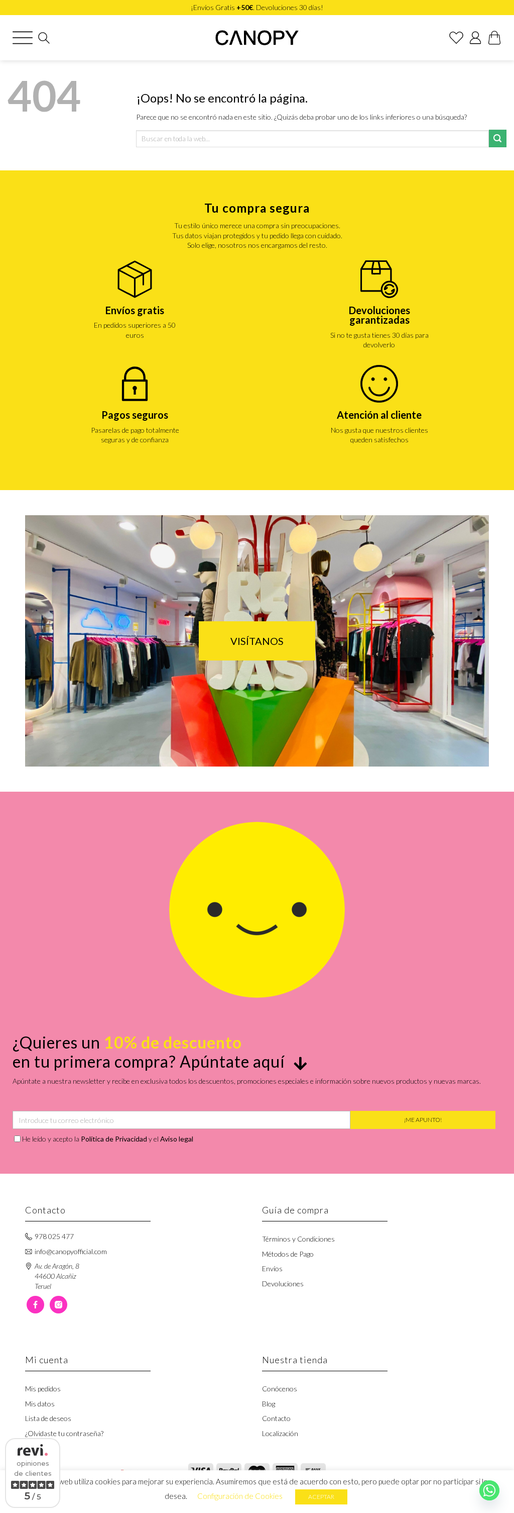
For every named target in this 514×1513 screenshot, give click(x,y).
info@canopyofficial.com (71, 1251)
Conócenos (279, 1388)
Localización (280, 1433)
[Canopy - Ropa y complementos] (257, 37)
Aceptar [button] (321, 1496)
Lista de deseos (48, 1418)
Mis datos (40, 1403)
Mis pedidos (43, 1388)
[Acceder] (475, 38)
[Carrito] (494, 38)
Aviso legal (176, 1138)
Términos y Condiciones (298, 1239)
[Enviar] (497, 138)
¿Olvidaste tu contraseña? (64, 1433)
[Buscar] (44, 38)
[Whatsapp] (489, 1490)
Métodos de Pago (288, 1254)
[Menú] (23, 38)
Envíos (272, 1268)
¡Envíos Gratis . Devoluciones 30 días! (257, 7)
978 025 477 (54, 1236)
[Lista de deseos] (456, 38)
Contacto (276, 1418)
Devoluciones (283, 1283)
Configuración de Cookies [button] (240, 1495)
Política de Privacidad (114, 1138)
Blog (268, 1403)
